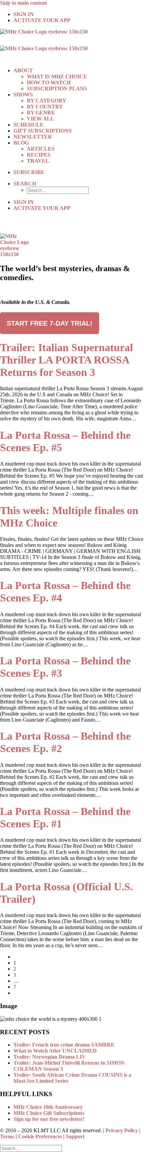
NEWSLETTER (32, 137)
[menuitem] (78, 14)
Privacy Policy (121, 1130)
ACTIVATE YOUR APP (41, 20)
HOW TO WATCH (49, 82)
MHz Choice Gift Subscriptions (48, 1113)
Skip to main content (23, 3)
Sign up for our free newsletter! (48, 1119)
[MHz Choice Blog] (72, 45)
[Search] (31, 1148)
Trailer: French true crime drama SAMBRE (64, 1045)
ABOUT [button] (23, 70)
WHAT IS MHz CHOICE (57, 76)
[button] (24, 183)
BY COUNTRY (45, 106)
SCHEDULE (28, 125)
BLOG (21, 143)
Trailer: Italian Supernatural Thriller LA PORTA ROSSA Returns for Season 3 (66, 359)
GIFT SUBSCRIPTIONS (42, 131)
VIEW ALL (40, 118)
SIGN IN (23, 14)
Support (75, 1136)
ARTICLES (41, 149)
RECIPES (39, 155)
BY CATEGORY (46, 100)
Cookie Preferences (40, 1136)
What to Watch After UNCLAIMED (55, 1051)
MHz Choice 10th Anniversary (48, 1107)
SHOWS (23, 94)
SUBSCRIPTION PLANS (57, 88)
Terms (7, 1136)
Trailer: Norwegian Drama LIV (49, 1057)
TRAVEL (38, 161)
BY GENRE (41, 112)
